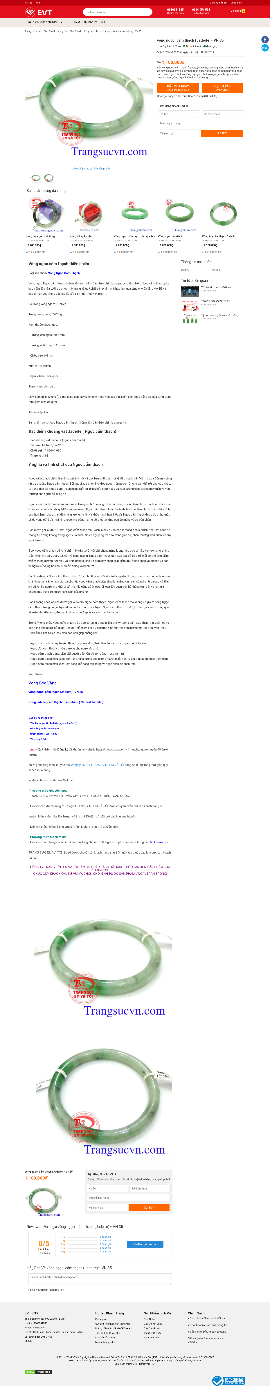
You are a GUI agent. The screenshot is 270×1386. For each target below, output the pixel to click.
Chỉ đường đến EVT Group (39, 1336)
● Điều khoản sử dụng (213, 1331)
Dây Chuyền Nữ (152, 1328)
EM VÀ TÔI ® (180, 46)
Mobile (28, 1341)
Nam (38, 2)
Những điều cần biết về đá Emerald (113, 1328)
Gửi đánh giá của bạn (145, 1244)
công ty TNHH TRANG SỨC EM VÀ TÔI (97, 765)
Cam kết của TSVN (105, 1337)
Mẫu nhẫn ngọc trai (105, 1342)
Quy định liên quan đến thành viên (112, 1323)
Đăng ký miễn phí (218, 2)
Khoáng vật (101, 1319)
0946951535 (195, 96)
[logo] (47, 12)
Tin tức (28, 2)
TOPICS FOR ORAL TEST (108, 1333)
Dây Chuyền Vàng (153, 1323)
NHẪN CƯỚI (90, 22)
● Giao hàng (194, 1318)
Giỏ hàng (237, 10)
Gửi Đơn (222, 133)
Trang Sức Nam (152, 1333)
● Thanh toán (196, 1325)
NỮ (103, 22)
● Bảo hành (194, 1331)
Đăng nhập (236, 2)
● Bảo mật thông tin (215, 1325)
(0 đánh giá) (210, 46)
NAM (77, 22)
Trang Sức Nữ (151, 1337)
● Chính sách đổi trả (213, 1318)
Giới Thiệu (149, 1319)
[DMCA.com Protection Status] (38, 1373)
